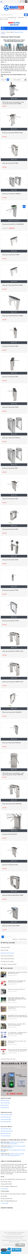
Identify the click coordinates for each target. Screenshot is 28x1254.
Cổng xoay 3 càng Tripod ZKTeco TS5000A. (12, 315)
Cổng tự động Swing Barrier (7, 958)
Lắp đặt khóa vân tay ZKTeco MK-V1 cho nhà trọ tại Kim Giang (17, 1024)
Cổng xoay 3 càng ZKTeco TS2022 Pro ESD (12, 651)
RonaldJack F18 (12, 17)
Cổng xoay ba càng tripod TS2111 (10, 590)
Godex (2, 1155)
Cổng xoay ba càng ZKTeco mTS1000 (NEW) (12, 224)
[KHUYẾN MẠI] (14, 211)
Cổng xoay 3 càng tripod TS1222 (10, 498)
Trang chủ (3, 32)
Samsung (14, 1150)
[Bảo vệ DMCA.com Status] (20, 1245)
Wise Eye (9, 1143)
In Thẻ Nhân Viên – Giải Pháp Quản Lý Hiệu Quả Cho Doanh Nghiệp (17, 1033)
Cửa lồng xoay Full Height (7, 961)
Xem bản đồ (5, 1188)
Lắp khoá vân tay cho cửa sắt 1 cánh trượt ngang (17, 1041)
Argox (12, 1155)
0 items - (22, 2)
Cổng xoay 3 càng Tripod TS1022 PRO (11, 742)
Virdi (5, 1143)
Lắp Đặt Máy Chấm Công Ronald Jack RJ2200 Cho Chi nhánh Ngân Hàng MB (17, 1016)
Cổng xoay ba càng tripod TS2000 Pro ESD (12, 681)
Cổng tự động (10, 32)
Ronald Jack (12, 1142)
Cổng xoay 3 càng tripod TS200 (9, 468)
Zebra (8, 1155)
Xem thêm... (15, 1143)
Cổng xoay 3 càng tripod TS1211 (10, 864)
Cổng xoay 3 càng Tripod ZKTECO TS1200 (12, 132)
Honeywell (21, 1153)
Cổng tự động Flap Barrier (7, 955)
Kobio (17, 1142)
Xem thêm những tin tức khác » (8, 1059)
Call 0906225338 (5, 1252)
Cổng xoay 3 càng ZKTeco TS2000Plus (11, 193)
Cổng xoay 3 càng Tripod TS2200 (10, 163)
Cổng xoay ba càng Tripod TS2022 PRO (11, 712)
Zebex (16, 1153)
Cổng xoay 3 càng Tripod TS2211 (10, 529)
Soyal (2, 1143)
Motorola (12, 1153)
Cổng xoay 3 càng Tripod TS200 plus (11, 437)
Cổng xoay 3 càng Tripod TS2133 (10, 559)
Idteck (5, 1147)
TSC (6, 1155)
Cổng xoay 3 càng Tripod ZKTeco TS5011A (12, 285)
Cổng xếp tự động (5, 947)
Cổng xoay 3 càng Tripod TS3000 (10, 407)
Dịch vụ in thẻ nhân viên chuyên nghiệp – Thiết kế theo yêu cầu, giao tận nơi (17, 1050)
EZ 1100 (6, 19)
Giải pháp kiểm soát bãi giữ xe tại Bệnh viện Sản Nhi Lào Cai (17, 973)
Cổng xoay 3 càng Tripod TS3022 (10, 346)
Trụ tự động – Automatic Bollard (8, 964)
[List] (5, 79)
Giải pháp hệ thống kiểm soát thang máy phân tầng (16, 1007)
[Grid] (8, 79)
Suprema (22, 1142)
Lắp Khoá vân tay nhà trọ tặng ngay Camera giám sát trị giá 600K (17, 981)
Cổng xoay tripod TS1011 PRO (9, 834)
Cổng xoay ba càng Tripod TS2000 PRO (11, 803)
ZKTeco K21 (21, 17)
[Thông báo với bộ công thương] (14, 1249)
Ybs (20, 1150)
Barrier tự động (4, 950)
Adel (18, 1150)
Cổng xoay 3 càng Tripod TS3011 (10, 376)
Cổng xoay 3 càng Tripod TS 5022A (10, 254)
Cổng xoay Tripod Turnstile (7, 953)
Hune (9, 1150)
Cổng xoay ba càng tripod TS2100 (10, 620)
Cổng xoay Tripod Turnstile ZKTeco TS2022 (12, 895)
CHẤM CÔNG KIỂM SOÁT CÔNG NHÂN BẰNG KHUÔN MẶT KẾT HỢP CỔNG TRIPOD (17, 999)
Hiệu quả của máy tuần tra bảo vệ (16, 989)
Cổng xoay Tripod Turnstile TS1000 (10, 925)
